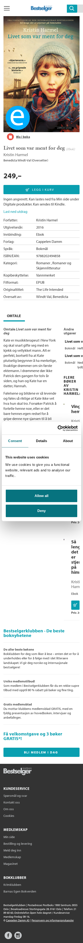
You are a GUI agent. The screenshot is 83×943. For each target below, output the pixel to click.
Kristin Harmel (15, 154)
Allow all (41, 496)
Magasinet (10, 864)
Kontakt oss (11, 802)
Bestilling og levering (17, 844)
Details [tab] (41, 441)
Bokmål (42, 248)
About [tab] (68, 441)
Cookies (8, 816)
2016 (40, 227)
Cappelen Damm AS (18, 920)
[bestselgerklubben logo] (17, 772)
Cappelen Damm (49, 241)
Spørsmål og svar (15, 796)
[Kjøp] (75, 605)
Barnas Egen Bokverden (19, 891)
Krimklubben (12, 885)
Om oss (8, 809)
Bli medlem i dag (41, 752)
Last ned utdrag (15, 211)
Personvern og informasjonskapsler (53, 920)
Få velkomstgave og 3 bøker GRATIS (32, 736)
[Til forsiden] (41, 10)
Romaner (43, 263)
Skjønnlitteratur (48, 268)
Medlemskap (12, 857)
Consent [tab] (15, 441)
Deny (41, 511)
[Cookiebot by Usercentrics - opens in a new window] (58, 428)
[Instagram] (18, 937)
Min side (9, 837)
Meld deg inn (12, 850)
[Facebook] (8, 937)
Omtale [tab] (14, 315)
